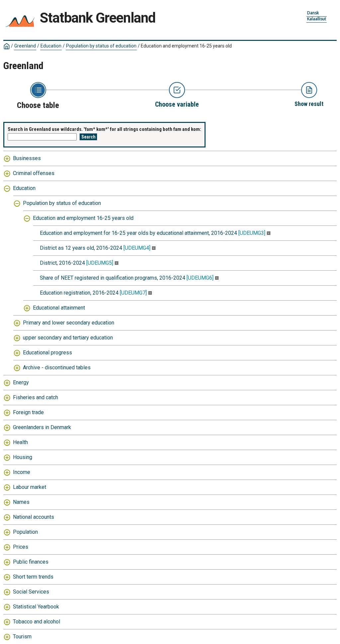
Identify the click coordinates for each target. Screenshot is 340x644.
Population (25, 532)
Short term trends (33, 577)
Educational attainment (59, 308)
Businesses (27, 158)
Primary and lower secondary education (68, 323)
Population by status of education (101, 45)
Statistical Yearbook (36, 606)
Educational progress (47, 352)
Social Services (31, 592)
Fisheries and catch (35, 397)
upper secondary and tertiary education (68, 337)
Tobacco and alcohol (36, 621)
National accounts (33, 517)
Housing (22, 457)
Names (21, 502)
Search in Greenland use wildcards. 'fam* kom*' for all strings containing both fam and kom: (104, 129)
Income (21, 472)
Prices (20, 547)
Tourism (22, 636)
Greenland (25, 45)
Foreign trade (28, 412)
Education (51, 45)
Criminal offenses (33, 173)
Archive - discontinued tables (57, 367)
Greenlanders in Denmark (42, 427)
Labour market (29, 487)
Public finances (30, 562)
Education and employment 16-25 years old (83, 218)
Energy (21, 382)
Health (20, 442)
